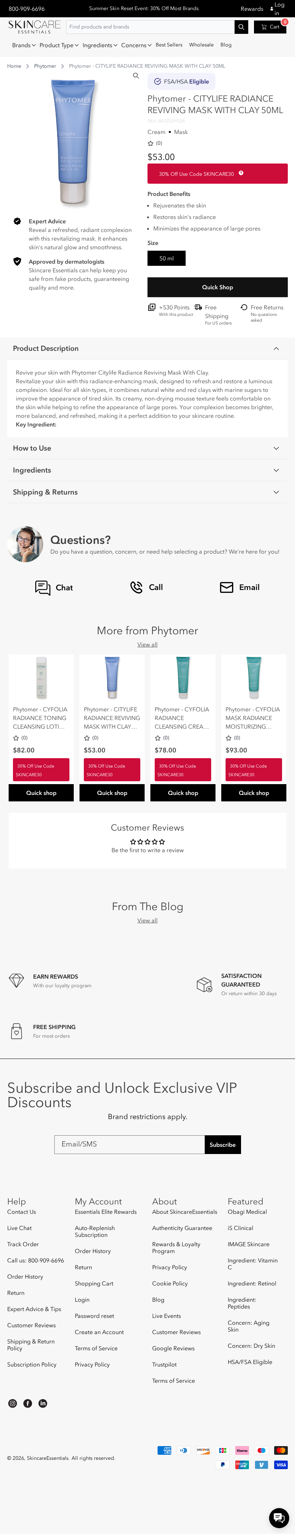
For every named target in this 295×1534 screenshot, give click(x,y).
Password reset (94, 1315)
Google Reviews (173, 1348)
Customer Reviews (31, 1325)
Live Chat (19, 1227)
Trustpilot (164, 1364)
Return (15, 1292)
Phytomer (45, 66)
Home (14, 66)
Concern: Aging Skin (248, 1326)
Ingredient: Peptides (242, 1303)
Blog (158, 1299)
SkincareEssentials (47, 1458)
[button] (22, 45)
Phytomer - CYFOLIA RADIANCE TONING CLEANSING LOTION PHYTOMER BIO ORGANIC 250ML (40, 718)
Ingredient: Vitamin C (253, 1264)
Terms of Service (96, 1348)
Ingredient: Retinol (252, 1283)
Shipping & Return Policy (31, 1345)
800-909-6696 (27, 8)
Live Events (166, 1315)
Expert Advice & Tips (34, 1308)
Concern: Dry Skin (251, 1345)
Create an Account (99, 1332)
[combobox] (157, 27)
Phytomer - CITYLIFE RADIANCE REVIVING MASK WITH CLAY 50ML (112, 718)
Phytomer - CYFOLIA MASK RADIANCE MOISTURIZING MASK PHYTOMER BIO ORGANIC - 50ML (253, 718)
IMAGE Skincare (248, 1244)
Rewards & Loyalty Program (176, 1247)
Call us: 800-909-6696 (35, 1260)
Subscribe (223, 1144)
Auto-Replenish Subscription (95, 1231)
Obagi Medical (247, 1211)
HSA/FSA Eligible (250, 1361)
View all (147, 644)
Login (82, 1299)
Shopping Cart (94, 1283)
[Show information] (239, 173)
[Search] (136, 76)
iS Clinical (240, 1227)
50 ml (166, 258)
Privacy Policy (92, 1364)
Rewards (252, 8)
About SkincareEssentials (184, 1211)
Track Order (23, 1244)
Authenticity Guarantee (182, 1227)
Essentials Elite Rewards (106, 1211)
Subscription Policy (31, 1364)
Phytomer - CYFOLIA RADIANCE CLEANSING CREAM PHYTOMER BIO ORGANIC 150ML (182, 718)
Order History (25, 1276)
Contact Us (21, 1211)
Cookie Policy (170, 1283)
